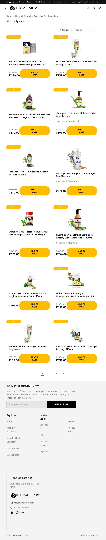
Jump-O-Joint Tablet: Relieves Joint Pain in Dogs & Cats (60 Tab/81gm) (28, 233)
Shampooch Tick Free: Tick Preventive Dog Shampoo (76, 115)
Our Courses (12, 448)
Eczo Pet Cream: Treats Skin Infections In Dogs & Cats (76, 63)
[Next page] (63, 374)
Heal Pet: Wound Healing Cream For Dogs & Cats (28, 348)
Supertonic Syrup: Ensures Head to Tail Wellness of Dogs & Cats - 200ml (29, 116)
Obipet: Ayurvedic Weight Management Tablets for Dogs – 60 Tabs (75, 295)
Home (9, 16)
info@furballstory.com (24, 503)
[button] (5, 8)
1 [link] (42, 373)
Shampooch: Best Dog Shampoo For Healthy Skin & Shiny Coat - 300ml (75, 236)
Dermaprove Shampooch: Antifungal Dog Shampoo (75, 175)
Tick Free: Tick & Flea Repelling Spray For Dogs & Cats (28, 173)
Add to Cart (35, 73)
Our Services (12, 454)
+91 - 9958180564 (21, 507)
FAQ (41, 434)
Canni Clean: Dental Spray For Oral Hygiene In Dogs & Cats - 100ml (27, 295)
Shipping (43, 451)
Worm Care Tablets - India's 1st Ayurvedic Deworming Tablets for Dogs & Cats (27, 63)
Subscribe (61, 404)
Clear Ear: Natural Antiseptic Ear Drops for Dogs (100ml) (76, 348)
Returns (71, 421)
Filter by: (64, 30)
